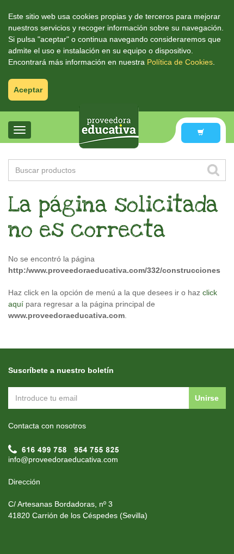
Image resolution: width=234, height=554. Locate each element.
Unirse (207, 398)
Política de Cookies (180, 62)
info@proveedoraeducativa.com (63, 459)
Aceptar (28, 89)
